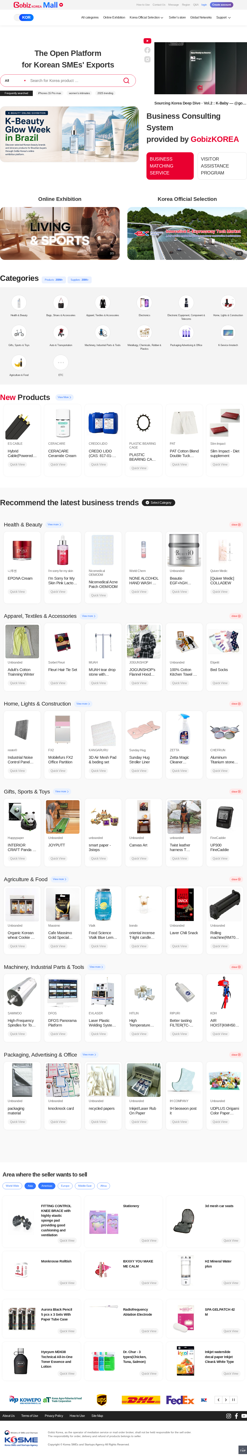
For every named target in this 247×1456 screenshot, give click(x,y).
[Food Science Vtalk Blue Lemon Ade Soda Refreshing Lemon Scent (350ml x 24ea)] (103, 904)
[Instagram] (229, 1416)
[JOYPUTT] (63, 817)
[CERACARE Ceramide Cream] (63, 423)
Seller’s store (177, 17)
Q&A (196, 4)
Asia (30, 1185)
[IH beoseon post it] (184, 1080)
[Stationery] (103, 1221)
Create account (221, 4)
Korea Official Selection (145, 17)
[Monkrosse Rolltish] (21, 1270)
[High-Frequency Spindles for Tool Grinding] (22, 992)
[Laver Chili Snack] (184, 904)
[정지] (233, 1400)
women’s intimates (79, 93)
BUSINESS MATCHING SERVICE (161, 165)
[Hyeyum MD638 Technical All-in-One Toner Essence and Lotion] (21, 1361)
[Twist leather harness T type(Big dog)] (184, 817)
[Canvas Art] (144, 817)
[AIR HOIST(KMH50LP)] (225, 992)
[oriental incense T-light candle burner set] (144, 904)
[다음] (226, 1400)
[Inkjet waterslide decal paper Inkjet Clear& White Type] (185, 1361)
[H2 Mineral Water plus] (185, 1270)
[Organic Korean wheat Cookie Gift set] (22, 904)
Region (186, 4)
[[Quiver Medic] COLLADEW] (225, 550)
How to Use (143, 4)
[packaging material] (22, 1080)
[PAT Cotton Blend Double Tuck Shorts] (184, 423)
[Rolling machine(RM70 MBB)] (225, 904)
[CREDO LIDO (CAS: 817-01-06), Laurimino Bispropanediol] (103, 423)
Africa (103, 1185)
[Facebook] (236, 1416)
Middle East (84, 1185)
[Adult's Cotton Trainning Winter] (22, 641)
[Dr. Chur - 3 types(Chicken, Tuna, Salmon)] (103, 1361)
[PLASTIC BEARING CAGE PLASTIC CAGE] (144, 423)
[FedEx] (113, 1400)
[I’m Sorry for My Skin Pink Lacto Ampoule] (63, 550)
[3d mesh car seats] (185, 1221)
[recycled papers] (103, 1080)
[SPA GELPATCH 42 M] (185, 1318)
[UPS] (34, 1400)
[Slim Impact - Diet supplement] (225, 423)
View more (53, 524)
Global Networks (201, 17)
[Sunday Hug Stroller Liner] (144, 729)
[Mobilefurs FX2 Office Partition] (63, 729)
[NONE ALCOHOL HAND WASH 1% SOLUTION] (144, 550)
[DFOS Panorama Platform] (63, 992)
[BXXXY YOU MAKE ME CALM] (103, 1270)
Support (221, 17)
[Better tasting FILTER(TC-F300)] (184, 992)
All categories (90, 17)
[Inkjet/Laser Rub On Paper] (144, 1080)
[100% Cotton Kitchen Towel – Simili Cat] (184, 641)
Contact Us (159, 4)
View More (63, 397)
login (204, 4)
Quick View (17, 464)
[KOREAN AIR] (152, 1400)
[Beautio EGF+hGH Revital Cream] (184, 550)
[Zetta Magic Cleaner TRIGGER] (184, 729)
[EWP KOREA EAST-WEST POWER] (192, 1400)
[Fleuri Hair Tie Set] (63, 641)
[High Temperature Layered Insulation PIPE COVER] (144, 992)
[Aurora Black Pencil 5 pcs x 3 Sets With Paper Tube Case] (21, 1318)
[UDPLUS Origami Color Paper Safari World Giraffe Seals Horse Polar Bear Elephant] (225, 1080)
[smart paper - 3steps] (103, 817)
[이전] (218, 1400)
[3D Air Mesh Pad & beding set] (103, 729)
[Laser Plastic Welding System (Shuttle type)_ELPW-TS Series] (103, 992)
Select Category (161, 502)
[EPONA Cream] (22, 550)
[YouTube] (244, 1416)
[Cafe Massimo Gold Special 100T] (63, 904)
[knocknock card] (63, 1080)
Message (173, 4)
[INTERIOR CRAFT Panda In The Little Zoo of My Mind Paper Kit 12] (22, 817)
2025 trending (105, 93)
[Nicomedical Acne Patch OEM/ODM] (103, 550)
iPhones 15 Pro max (49, 93)
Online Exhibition (114, 17)
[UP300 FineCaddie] (225, 817)
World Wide (12, 1185)
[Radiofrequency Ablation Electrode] (103, 1318)
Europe (65, 1185)
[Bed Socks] (225, 641)
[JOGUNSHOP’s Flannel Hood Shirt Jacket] (144, 641)
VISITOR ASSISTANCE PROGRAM (215, 165)
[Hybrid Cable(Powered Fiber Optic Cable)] (22, 423)
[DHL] (74, 1400)
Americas (46, 1185)
